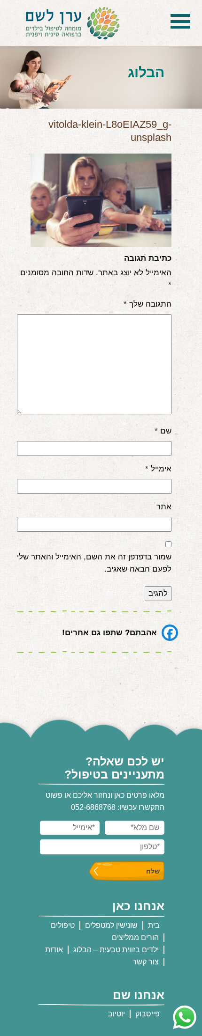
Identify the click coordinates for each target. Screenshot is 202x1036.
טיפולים (63, 925)
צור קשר (145, 962)
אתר (163, 506)
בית (154, 925)
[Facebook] (170, 633)
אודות (54, 950)
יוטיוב (116, 1014)
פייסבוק (147, 1014)
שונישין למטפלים (111, 925)
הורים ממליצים (135, 937)
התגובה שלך (147, 304)
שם (163, 430)
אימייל (158, 468)
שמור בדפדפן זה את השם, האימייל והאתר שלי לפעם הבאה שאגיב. (94, 562)
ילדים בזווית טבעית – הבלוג (116, 950)
